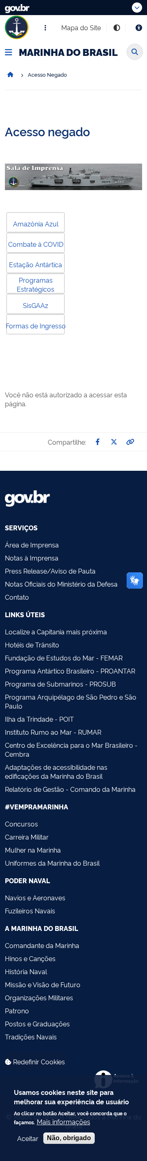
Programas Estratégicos (35, 284)
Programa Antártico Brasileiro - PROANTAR (70, 670)
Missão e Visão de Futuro (42, 984)
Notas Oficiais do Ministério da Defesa (61, 583)
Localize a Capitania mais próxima (56, 631)
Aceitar (27, 1138)
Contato (17, 596)
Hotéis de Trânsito (32, 644)
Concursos (21, 823)
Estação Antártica (35, 264)
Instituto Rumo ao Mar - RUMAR (53, 731)
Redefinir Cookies (38, 1061)
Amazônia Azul (35, 223)
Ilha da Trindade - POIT (39, 718)
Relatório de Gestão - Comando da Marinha (70, 788)
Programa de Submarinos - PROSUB (60, 683)
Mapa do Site (81, 27)
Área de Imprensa (32, 544)
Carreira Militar (27, 836)
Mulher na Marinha (33, 849)
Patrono (17, 1010)
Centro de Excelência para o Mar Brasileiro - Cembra (71, 749)
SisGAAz (35, 305)
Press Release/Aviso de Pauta (50, 570)
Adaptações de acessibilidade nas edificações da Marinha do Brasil (56, 771)
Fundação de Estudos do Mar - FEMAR (63, 657)
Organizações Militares (39, 997)
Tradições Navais (31, 1036)
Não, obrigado (69, 1137)
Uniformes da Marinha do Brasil (52, 862)
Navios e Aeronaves (35, 897)
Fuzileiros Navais (30, 910)
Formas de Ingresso (36, 325)
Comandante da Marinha (42, 945)
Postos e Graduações (37, 1023)
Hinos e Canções (30, 958)
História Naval (26, 971)
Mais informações (63, 1121)
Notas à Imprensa (31, 557)
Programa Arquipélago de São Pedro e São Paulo (70, 701)
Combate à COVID (35, 243)
